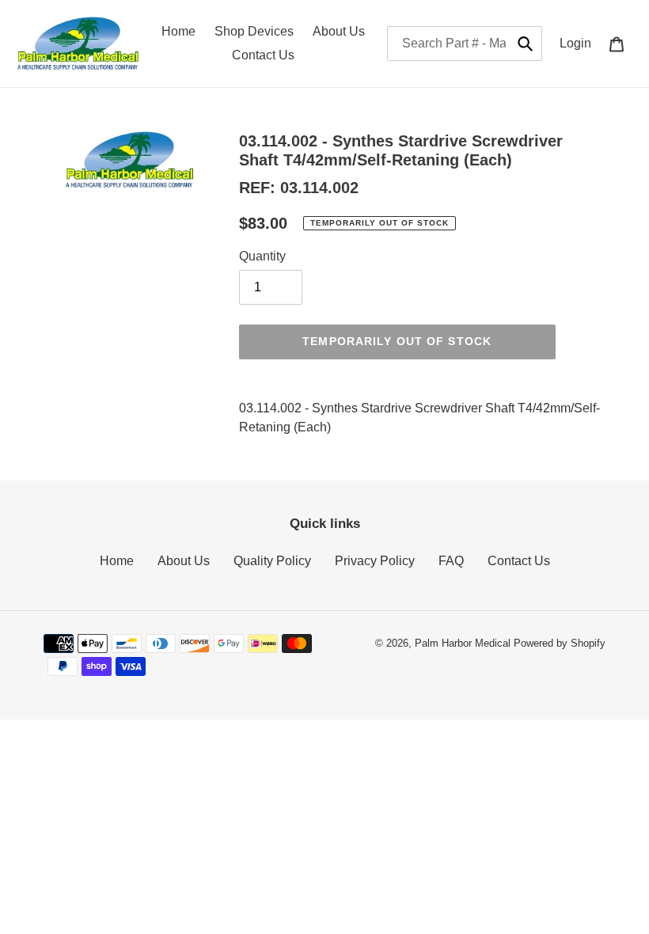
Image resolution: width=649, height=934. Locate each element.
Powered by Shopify (559, 643)
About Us (184, 561)
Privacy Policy (375, 561)
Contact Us (519, 561)
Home (117, 561)
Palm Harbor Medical (462, 643)
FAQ (451, 561)
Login (580, 43)
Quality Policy (272, 561)
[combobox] (464, 43)
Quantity (262, 256)
